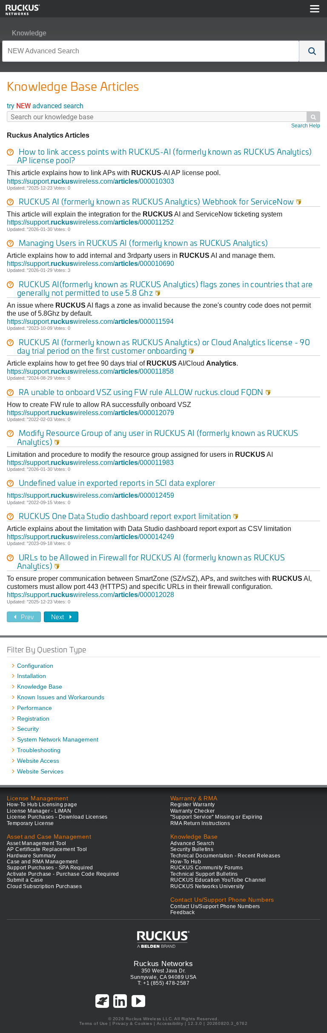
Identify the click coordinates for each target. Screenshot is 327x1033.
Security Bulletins (191, 849)
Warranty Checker (192, 811)
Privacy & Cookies (132, 1023)
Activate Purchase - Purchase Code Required (63, 874)
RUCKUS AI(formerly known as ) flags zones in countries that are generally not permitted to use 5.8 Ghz (165, 288)
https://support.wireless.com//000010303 (90, 181)
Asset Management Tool (36, 843)
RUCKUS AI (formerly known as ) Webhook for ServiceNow (160, 201)
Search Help (305, 126)
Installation (31, 675)
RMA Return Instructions (200, 823)
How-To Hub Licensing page (42, 805)
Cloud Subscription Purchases (44, 886)
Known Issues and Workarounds (60, 697)
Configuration (35, 665)
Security (28, 728)
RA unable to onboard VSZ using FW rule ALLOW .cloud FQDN (145, 392)
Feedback (182, 912)
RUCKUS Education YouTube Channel (218, 880)
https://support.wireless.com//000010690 (90, 263)
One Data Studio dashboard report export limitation (128, 516)
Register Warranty (192, 805)
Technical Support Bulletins (204, 874)
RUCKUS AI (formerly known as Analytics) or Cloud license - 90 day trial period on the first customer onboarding (163, 346)
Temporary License (30, 823)
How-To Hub (185, 862)
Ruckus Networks (163, 963)
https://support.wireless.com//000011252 (90, 222)
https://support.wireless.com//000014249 (90, 536)
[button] (312, 51)
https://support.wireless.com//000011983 (90, 462)
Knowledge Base (39, 686)
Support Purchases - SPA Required (50, 868)
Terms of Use (93, 1023)
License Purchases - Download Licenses (57, 817)
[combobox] (150, 51)
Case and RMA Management (42, 862)
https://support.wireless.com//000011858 (90, 371)
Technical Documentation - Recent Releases (225, 856)
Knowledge (29, 33)
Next (57, 617)
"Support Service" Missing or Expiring (216, 817)
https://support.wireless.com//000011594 (90, 321)
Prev (27, 617)
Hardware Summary (31, 856)
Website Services (40, 771)
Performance (34, 707)
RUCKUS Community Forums (206, 868)
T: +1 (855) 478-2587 (163, 983)
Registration (33, 718)
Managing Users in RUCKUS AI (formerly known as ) (143, 242)
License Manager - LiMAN (39, 811)
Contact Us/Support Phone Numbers (215, 906)
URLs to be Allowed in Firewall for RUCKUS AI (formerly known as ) (151, 561)
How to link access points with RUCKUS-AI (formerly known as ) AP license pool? (164, 155)
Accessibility (170, 1023)
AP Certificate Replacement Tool (47, 849)
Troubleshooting (38, 750)
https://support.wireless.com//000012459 (90, 495)
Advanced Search (192, 843)
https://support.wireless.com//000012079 (90, 412)
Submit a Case (25, 880)
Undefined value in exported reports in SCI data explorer (117, 482)
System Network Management (57, 739)
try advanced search (45, 105)
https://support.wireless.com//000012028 (90, 594)
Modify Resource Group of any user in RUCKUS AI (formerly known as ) (157, 437)
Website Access (38, 760)
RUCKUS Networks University (207, 886)
